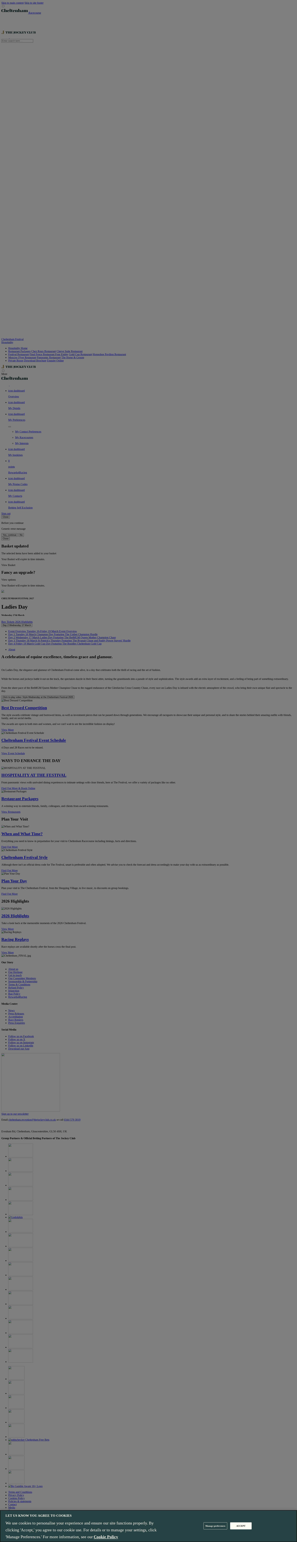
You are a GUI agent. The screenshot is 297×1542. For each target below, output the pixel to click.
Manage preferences (215, 1525)
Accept (241, 1525)
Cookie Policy (106, 1537)
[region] (148, 1526)
